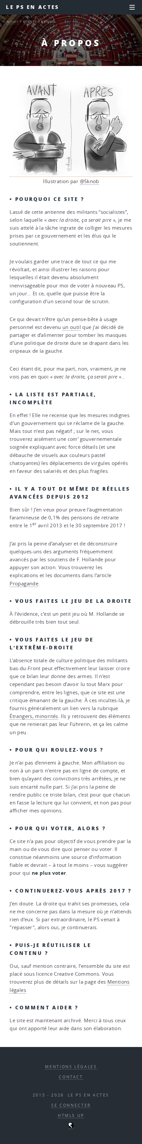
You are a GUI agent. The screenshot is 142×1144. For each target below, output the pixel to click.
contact (71, 1076)
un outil (71, 327)
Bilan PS (30, 21)
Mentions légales (71, 1066)
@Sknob (89, 181)
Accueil (13, 21)
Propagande (24, 583)
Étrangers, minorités (34, 716)
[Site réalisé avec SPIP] (71, 1126)
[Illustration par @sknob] (71, 173)
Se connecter (71, 1105)
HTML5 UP (71, 1115)
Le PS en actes (32, 7)
